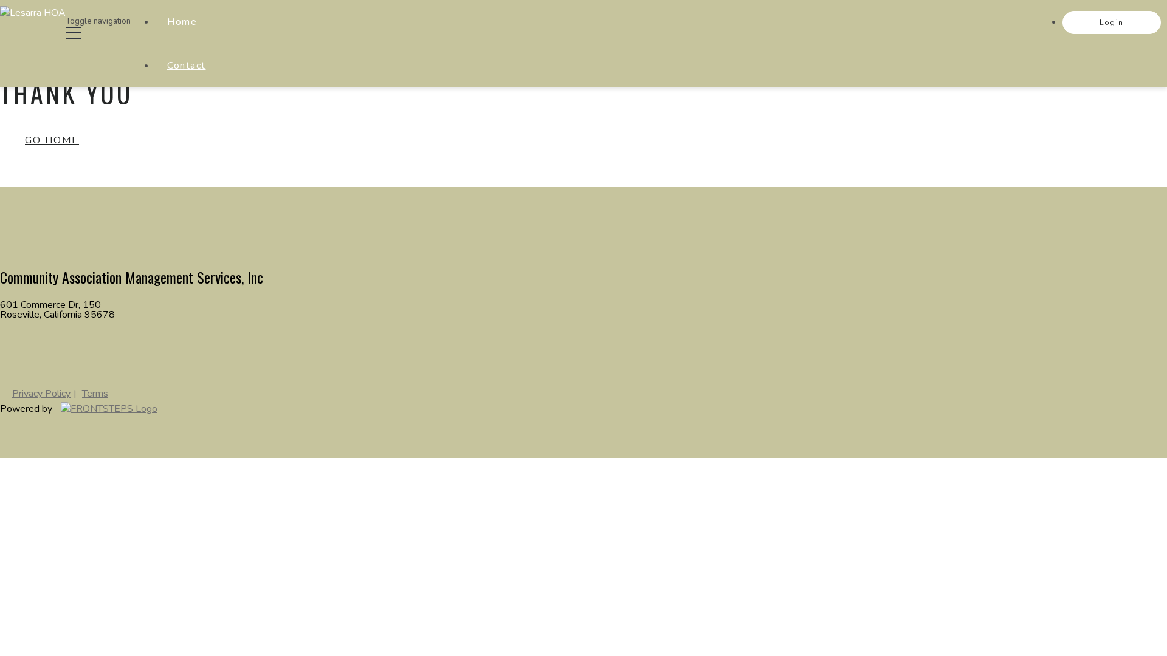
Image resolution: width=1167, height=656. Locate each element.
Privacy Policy (41, 393)
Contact (186, 65)
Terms (95, 393)
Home (182, 22)
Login (1112, 22)
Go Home (52, 140)
